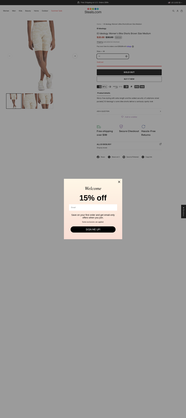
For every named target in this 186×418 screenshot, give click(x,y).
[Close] (119, 182)
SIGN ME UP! (93, 229)
